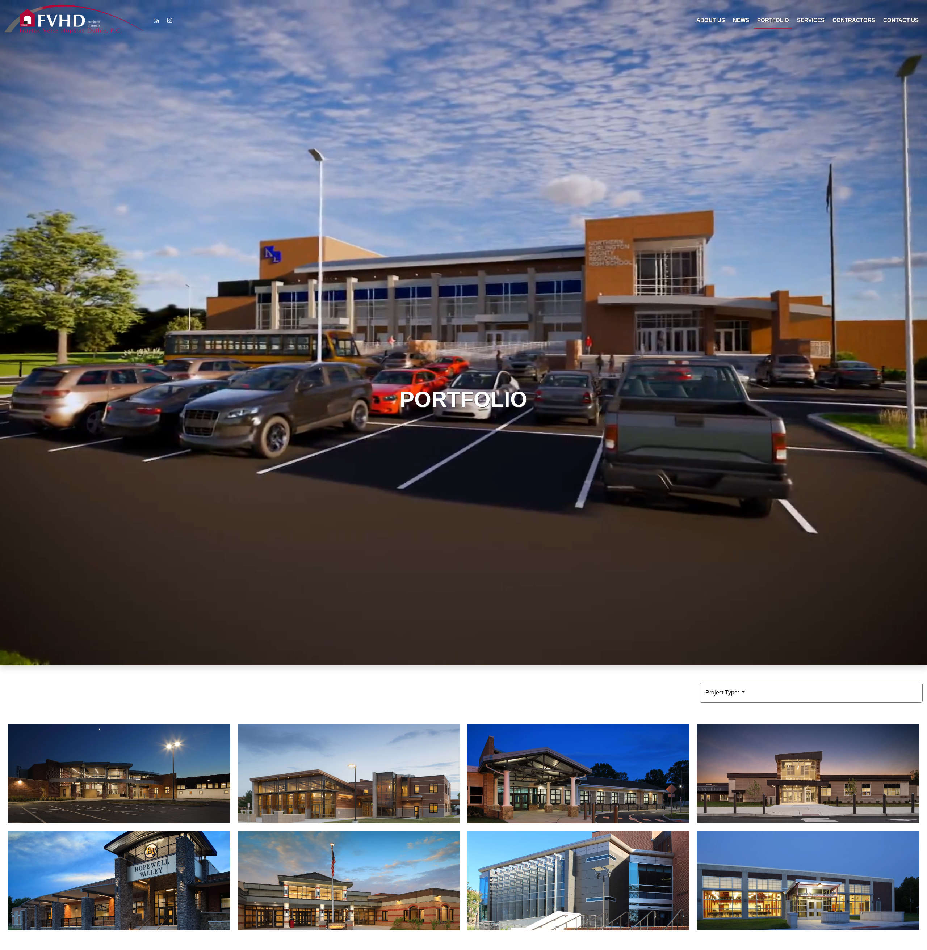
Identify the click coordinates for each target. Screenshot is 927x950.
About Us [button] (710, 20)
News (741, 20)
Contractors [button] (853, 20)
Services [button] (811, 20)
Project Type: (723, 692)
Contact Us (901, 20)
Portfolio (773, 20)
